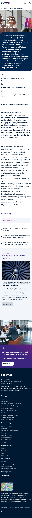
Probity (3, 413)
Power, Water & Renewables (9, 440)
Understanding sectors (9, 423)
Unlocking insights (7, 445)
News (2, 453)
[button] (30, 3)
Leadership (4, 462)
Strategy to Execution (7, 417)
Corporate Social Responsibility (10, 464)
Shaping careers (6, 472)
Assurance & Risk (6, 399)
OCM (4, 455)
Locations (4, 507)
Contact (11, 507)
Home (3, 8)
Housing (3, 433)
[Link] (2, 511)
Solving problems (7, 396)
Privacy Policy (19, 507)
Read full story (7, 304)
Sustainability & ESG (7, 420)
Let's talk (6, 364)
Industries (9, 8)
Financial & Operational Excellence (11, 403)
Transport (4, 442)
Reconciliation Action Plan (8, 468)
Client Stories (5, 451)
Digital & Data (5, 401)
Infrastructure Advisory (7, 408)
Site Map (27, 507)
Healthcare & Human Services (9, 431)
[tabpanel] (16, 286)
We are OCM (5, 458)
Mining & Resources (6, 437)
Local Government (6, 435)
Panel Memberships (6, 466)
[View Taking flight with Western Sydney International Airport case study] (16, 270)
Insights (3, 448)
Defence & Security (6, 426)
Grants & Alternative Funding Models (11, 406)
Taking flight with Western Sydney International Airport (16, 284)
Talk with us (5, 475)
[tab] (14, 314)
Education (4, 428)
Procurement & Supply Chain (9, 415)
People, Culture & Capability (9, 410)
